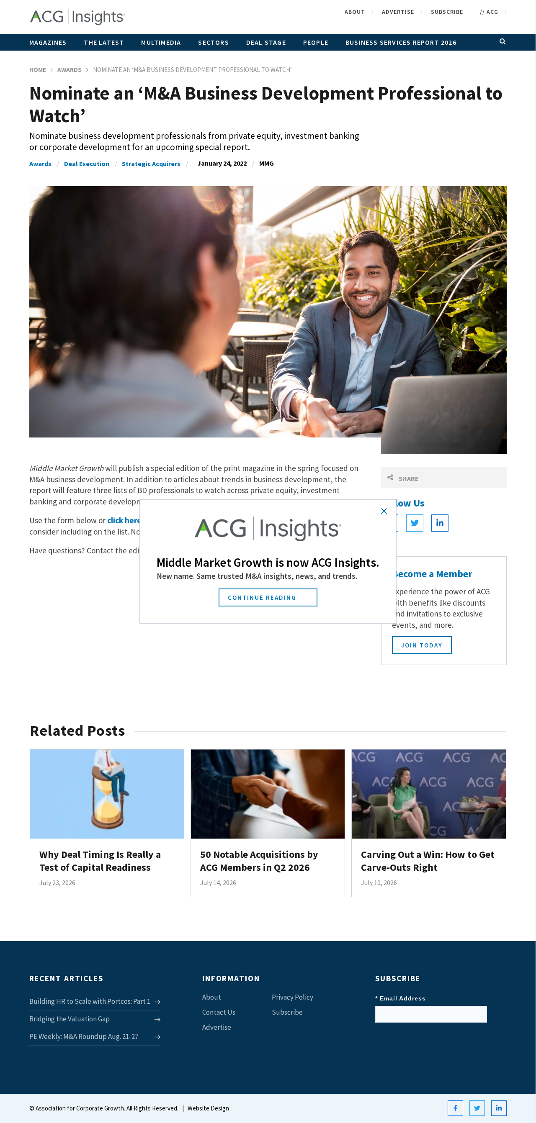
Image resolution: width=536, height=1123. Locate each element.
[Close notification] (384, 511)
